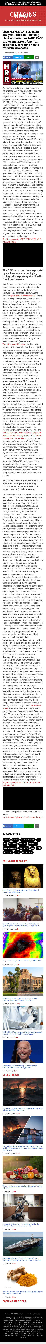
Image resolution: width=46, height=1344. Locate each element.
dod (32, 848)
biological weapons (27, 839)
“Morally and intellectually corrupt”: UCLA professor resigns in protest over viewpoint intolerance (20, 999)
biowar (17, 852)
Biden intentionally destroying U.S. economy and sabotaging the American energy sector (20, 1067)
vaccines (7, 839)
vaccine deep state (10, 848)
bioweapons (33, 844)
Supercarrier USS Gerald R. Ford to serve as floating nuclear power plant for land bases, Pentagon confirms (22, 1259)
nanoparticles (23, 848)
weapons (15, 839)
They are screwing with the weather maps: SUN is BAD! (22, 961)
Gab (29, 57)
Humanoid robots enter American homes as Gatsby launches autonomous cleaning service (21, 1225)
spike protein (8, 852)
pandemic (22, 844)
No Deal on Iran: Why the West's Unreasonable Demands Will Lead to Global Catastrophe (23, 1109)
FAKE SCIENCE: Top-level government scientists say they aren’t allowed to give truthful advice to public (22, 1033)
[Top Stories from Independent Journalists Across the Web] (23, 22)
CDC (38, 839)
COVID (39, 848)
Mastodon (9, 57)
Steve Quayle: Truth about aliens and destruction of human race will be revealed (21, 891)
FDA (5, 844)
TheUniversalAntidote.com (14, 344)
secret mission (27, 852)
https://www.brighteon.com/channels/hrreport (23, 817)
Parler (19, 57)
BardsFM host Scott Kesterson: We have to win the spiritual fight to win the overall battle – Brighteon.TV (21, 925)
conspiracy (12, 844)
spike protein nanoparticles (22, 296)
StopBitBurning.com (12, 4)
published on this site (30, 1331)
